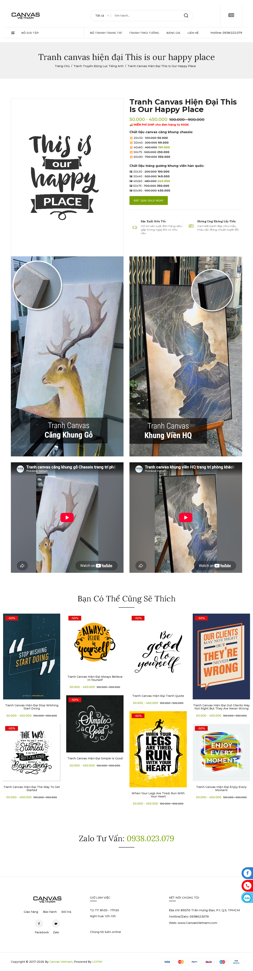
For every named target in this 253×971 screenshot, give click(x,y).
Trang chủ (62, 66)
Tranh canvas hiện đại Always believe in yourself (95, 678)
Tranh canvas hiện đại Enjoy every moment (221, 788)
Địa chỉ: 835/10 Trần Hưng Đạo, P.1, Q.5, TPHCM (204, 910)
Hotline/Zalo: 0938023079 (189, 916)
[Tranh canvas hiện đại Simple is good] (95, 723)
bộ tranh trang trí (106, 32)
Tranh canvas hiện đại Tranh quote (158, 696)
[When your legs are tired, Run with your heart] (158, 749)
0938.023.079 (232, 33)
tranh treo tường (144, 32)
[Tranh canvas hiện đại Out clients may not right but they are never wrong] (221, 656)
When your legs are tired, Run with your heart (158, 795)
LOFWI (97, 962)
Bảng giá (173, 32)
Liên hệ (193, 32)
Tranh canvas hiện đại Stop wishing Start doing (31, 707)
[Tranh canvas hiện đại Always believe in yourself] (95, 642)
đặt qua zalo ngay (148, 200)
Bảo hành (50, 912)
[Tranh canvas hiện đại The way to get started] (31, 752)
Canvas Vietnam (61, 962)
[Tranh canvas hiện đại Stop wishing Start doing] (31, 656)
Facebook (39, 923)
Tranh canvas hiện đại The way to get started (31, 788)
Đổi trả (66, 912)
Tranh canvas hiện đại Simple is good (95, 758)
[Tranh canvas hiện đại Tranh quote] (158, 652)
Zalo (56, 923)
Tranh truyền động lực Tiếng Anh (99, 66)
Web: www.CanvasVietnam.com (193, 923)
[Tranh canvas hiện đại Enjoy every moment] (221, 752)
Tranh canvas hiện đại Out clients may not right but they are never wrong (221, 707)
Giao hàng (31, 912)
